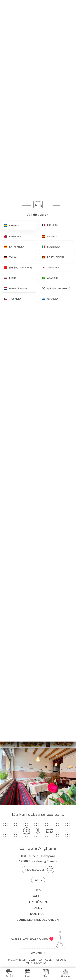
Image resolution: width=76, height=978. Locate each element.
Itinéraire (65, 976)
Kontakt (38, 913)
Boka (27, 976)
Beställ (9, 976)
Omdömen (38, 902)
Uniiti (40, 952)
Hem (38, 890)
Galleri (38, 896)
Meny (38, 907)
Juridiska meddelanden (38, 919)
